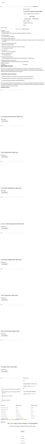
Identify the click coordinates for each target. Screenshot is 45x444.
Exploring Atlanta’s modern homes (30, 383)
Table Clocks (35, 6)
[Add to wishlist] (2, 364)
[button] (4, 371)
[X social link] (21, 0)
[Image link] (11, 382)
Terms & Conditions (19, 418)
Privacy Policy (29, 434)
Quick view (5, 374)
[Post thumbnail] (25, 381)
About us (32, 411)
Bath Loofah (3, 411)
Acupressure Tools (4, 407)
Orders (17, 409)
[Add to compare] (2, 374)
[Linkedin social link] (23, 0)
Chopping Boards (4, 418)
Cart (16, 407)
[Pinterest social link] (22, 0)
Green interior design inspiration (29, 391)
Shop (32, 409)
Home (24, 6)
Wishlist (17, 411)
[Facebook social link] (20, 0)
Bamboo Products (4, 409)
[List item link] (11, 394)
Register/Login (30, 13)
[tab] (18, 29)
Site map (32, 418)
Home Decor (29, 6)
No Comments (33, 386)
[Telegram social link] (25, 0)
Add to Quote (32, 16)
